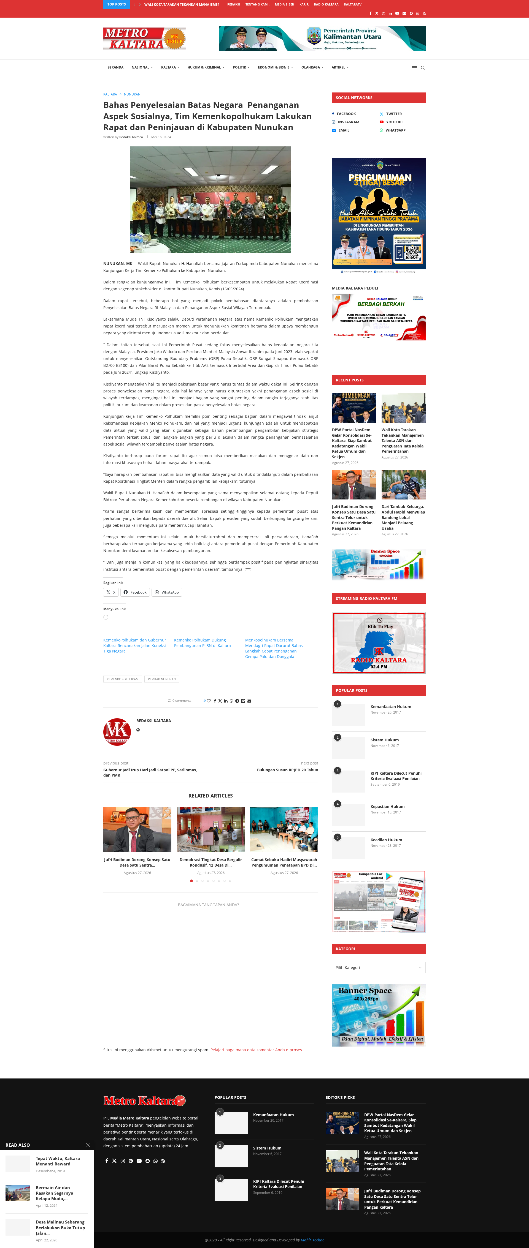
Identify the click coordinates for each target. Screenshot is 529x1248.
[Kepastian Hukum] (348, 815)
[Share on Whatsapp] (231, 700)
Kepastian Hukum (388, 806)
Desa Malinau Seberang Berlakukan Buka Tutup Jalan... (60, 1227)
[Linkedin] (390, 13)
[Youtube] (397, 13)
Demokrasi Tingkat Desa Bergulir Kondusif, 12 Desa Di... (211, 862)
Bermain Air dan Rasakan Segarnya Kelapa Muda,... (54, 1193)
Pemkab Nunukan (162, 679)
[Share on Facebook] (215, 700)
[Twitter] (377, 13)
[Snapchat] (411, 13)
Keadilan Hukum (386, 839)
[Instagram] (383, 13)
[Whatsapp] (417, 13)
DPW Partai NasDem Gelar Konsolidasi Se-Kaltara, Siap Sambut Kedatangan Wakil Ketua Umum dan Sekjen (352, 443)
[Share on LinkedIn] (226, 700)
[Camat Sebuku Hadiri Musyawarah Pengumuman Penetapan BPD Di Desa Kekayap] (284, 829)
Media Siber (284, 4)
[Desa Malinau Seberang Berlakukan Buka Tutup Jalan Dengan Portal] (18, 1227)
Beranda (115, 67)
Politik (239, 67)
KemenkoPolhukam (123, 679)
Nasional (140, 67)
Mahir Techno (313, 1239)
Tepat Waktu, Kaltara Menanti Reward (58, 1161)
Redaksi (233, 4)
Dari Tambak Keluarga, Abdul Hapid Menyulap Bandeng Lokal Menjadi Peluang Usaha (403, 517)
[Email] (404, 13)
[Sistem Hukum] (348, 748)
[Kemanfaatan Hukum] (348, 715)
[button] (134, 4)
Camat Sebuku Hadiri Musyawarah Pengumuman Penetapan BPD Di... (284, 862)
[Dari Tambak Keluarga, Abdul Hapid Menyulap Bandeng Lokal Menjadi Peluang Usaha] (404, 485)
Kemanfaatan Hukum (391, 706)
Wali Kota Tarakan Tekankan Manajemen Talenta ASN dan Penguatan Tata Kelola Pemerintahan (403, 440)
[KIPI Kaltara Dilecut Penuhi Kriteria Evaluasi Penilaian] (348, 782)
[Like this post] (209, 700)
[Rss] (424, 13)
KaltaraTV (352, 4)
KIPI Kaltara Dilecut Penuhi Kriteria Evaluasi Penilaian (396, 776)
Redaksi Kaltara (131, 137)
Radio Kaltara (326, 4)
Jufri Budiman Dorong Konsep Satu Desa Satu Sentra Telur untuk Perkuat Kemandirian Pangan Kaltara (354, 517)
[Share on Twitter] (220, 700)
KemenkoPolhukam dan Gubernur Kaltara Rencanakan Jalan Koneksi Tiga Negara (134, 645)
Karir (304, 4)
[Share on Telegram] (237, 700)
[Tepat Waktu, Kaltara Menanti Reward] (18, 1164)
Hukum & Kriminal (204, 67)
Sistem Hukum (385, 739)
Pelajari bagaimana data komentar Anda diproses (256, 1049)
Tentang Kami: (257, 4)
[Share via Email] (249, 700)
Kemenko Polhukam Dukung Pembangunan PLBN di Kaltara (202, 642)
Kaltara (168, 67)
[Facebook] (370, 13)
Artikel (338, 67)
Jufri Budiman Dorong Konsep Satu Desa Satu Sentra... (194, 4)
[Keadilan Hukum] (348, 848)
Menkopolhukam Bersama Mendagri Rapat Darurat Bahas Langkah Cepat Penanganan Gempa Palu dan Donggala (274, 648)
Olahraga (310, 67)
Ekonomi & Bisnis (274, 67)
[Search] (423, 68)
